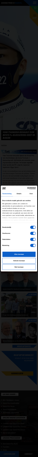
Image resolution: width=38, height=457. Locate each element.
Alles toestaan (19, 254)
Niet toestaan (19, 267)
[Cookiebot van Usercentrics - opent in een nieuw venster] (27, 188)
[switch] (33, 233)
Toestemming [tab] (6, 193)
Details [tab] (19, 193)
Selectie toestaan (19, 260)
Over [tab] (31, 193)
